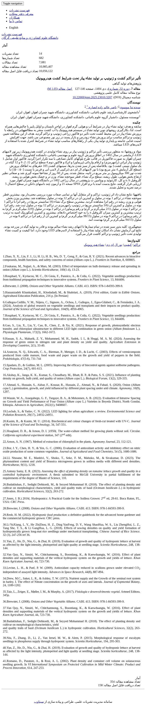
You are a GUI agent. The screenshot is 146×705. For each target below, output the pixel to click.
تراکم (136, 244)
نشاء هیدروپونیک (94, 244)
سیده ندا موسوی (130, 107)
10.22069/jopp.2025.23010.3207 (92, 97)
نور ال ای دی (114, 244)
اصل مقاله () (60, 88)
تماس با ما (15, 21)
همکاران (14, 17)
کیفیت (128, 244)
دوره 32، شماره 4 (118, 88)
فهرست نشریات (19, 10)
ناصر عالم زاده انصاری (102, 107)
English (13, 27)
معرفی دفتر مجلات (21, 14)
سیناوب (39, 701)
